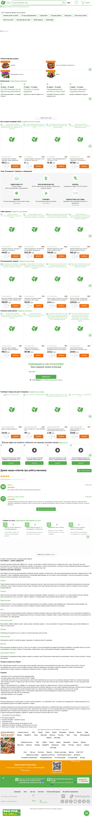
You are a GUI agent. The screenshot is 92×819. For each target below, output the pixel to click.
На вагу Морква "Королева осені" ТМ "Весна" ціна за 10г (34, 159)
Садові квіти (44, 15)
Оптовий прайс (73, 757)
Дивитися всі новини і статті (46, 554)
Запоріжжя (62, 732)
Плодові (3, 591)
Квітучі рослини (8, 20)
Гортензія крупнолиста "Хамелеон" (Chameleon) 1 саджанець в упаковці (78, 159)
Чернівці (37, 745)
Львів (86, 732)
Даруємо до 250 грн (48, 755)
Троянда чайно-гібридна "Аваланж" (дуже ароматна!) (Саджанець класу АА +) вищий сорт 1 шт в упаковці (11, 159)
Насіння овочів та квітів (10, 15)
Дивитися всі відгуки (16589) (46, 509)
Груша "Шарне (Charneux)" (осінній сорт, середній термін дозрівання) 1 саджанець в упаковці (57, 299)
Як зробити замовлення (70, 792)
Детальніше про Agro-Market (11, 715)
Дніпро (54, 732)
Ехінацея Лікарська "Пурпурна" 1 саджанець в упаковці (11, 249)
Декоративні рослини (23, 20)
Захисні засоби (5, 636)
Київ (33, 732)
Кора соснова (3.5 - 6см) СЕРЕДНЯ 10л (34, 429)
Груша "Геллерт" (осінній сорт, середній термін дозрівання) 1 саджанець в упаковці (79, 299)
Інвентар (3, 644)
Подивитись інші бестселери (31, 122)
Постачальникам (60, 757)
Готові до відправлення (28, 15)
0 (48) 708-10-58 (24, 783)
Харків (40, 732)
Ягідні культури (5, 600)
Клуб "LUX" (79, 752)
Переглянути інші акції (18, 81)
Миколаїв (44, 735)
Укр (68, 3)
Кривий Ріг (28, 735)
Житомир (57, 738)
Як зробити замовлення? (29, 757)
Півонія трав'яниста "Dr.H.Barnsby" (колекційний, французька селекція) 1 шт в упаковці (34, 249)
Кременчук (55, 745)
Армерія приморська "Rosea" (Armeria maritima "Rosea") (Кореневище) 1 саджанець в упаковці (78, 249)
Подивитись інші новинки (19, 212)
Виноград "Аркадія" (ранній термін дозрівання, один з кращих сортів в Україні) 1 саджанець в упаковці (12, 299)
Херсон (79, 732)
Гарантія (49, 752)
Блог (25, 752)
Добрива (3, 629)
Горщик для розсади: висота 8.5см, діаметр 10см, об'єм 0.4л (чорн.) (56, 429)
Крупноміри (49, 20)
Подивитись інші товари (36, 392)
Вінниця (19, 735)
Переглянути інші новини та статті (28, 520)
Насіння (2, 580)
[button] (90, 69)
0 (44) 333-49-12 (24, 780)
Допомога (77, 755)
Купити (15, 166)
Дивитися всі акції (46, 118)
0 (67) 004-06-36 (35, 783)
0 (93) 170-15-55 (35, 780)
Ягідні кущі (68, 15)
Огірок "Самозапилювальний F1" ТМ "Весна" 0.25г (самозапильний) (57, 159)
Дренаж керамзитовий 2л (9, 429)
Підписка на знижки (32, 755)
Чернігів (48, 738)
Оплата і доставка (60, 752)
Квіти (2, 609)
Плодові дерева (56, 15)
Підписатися (46, 377)
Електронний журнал (53, 792)
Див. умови (16, 203)
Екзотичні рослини (81, 15)
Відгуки (71, 752)
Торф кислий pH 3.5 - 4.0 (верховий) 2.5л (77, 429)
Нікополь (52, 735)
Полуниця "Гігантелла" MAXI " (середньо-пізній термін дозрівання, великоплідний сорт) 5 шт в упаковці (34, 299)
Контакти (41, 752)
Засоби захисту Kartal (64, 755)
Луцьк (36, 735)
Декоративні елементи (7, 653)
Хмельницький (84, 735)
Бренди (82, 757)
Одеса (47, 732)
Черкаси (71, 732)
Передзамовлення (46, 757)
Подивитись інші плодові (26, 261)
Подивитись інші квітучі (25, 311)
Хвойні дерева (38, 20)
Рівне (68, 735)
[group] (13, 530)
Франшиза (17, 792)
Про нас (32, 752)
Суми (75, 735)
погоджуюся (37, 380)
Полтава (60, 735)
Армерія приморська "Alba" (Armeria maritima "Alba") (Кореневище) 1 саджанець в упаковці (56, 249)
